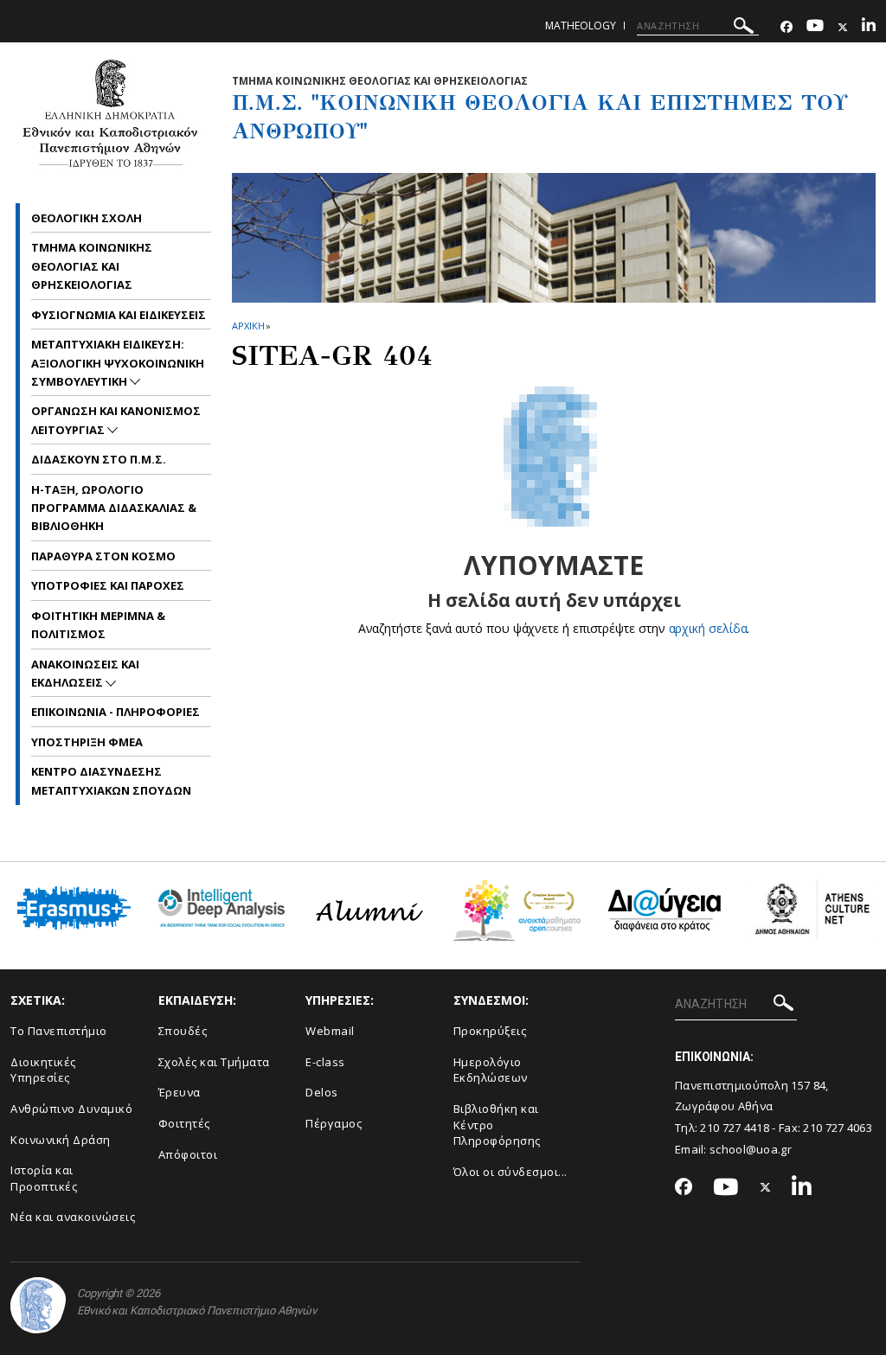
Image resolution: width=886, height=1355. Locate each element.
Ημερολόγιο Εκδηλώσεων (490, 1070)
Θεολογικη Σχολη (86, 218)
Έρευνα (179, 1092)
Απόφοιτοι (188, 1154)
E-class (325, 1062)
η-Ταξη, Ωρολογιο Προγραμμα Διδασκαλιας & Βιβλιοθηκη (113, 508)
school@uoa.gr (750, 1149)
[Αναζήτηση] (744, 28)
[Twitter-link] (843, 27)
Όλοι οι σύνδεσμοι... (510, 1171)
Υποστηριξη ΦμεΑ (87, 742)
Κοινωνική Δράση (60, 1139)
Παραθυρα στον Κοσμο (103, 556)
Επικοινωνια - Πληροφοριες (115, 711)
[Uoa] (38, 1305)
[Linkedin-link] (869, 27)
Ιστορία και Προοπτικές (43, 1178)
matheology (580, 25)
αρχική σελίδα (708, 628)
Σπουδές (183, 1031)
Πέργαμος (333, 1123)
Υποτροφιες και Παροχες (107, 585)
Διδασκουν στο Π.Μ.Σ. (98, 459)
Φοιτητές (184, 1123)
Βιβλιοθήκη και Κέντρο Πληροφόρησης (497, 1124)
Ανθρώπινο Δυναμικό (71, 1108)
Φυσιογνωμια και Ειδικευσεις (118, 315)
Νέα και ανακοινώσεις (72, 1216)
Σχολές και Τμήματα (214, 1062)
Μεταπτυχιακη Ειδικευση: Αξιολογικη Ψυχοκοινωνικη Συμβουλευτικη (117, 362)
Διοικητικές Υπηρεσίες (43, 1070)
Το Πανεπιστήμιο (58, 1031)
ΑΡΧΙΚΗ (248, 325)
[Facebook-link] (786, 27)
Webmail (330, 1031)
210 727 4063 (837, 1127)
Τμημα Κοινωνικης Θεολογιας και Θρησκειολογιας (91, 266)
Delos (321, 1092)
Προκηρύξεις (490, 1031)
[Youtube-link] (815, 27)
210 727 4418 (734, 1127)
